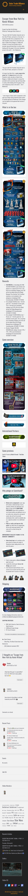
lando (23, 813)
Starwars (4, 823)
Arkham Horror (12, 805)
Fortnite (16, 813)
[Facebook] (6, 885)
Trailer (8, 826)
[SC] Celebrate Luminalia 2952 (11, 646)
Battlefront (5, 807)
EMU (23, 810)
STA (23, 817)
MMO (19, 815)
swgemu (11, 823)
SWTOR (19, 823)
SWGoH (15, 823)
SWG (7, 823)
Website (15, 825)
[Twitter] (9, 885)
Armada (17, 805)
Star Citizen (10, 820)
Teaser (22, 823)
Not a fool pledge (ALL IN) (17, 285)
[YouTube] (12, 885)
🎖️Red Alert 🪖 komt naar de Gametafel (15, 728)
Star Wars (19, 820)
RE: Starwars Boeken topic (12, 736)
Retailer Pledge (10, 328)
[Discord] (22, 885)
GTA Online (20, 813)
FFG (13, 812)
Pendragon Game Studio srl (14, 31)
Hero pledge (9, 315)
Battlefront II (21, 807)
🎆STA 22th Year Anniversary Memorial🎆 (13, 853)
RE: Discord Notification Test (13, 743)
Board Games (7, 639)
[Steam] (19, 885)
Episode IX (4, 813)
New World (22, 815)
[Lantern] (5, 792)
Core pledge (9, 302)
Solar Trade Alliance (17, 3)
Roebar (9, 663)
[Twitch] (15, 885)
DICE (16, 810)
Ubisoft (12, 825)
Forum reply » (19, 679)
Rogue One (11, 817)
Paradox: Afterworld (7, 843)
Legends (3, 815)
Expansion (9, 813)
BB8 (3, 810)
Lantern (9, 689)
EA (21, 809)
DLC (18, 810)
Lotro (15, 815)
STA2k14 (4, 821)
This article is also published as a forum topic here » (15, 634)
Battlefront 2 (14, 807)
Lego (6, 815)
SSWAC (19, 817)
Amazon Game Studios (5, 805)
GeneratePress (14, 893)
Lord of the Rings (10, 815)
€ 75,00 (15, 315)
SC (14, 817)
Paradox (6, 817)
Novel (3, 817)
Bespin (5, 810)
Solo (17, 817)
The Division (4, 825)
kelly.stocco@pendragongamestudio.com (13, 617)
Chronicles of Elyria (10, 810)
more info (11, 298)
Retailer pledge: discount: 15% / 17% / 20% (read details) (15, 331)
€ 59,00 (14, 302)
